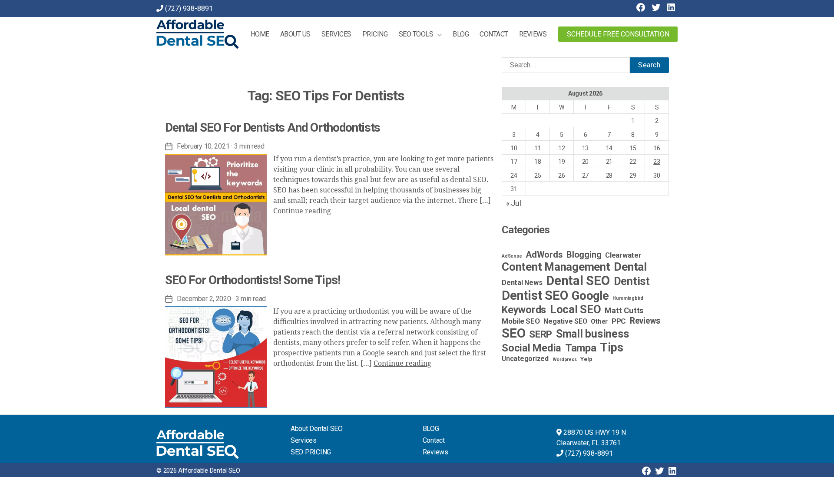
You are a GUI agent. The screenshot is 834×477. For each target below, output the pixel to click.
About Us (295, 34)
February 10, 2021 (203, 146)
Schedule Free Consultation (618, 34)
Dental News (522, 282)
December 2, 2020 (204, 299)
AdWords (544, 254)
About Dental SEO (317, 428)
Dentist (632, 281)
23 (656, 161)
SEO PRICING (311, 452)
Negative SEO (565, 321)
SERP (540, 334)
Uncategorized (525, 358)
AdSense (512, 256)
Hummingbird (627, 298)
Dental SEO (578, 280)
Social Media (531, 348)
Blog (461, 34)
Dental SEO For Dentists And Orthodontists (272, 127)
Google (590, 296)
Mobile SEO (521, 321)
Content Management (556, 266)
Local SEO (575, 309)
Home (260, 34)
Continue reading (302, 211)
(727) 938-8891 (189, 8)
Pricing (375, 34)
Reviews (533, 34)
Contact (494, 34)
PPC (619, 321)
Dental (630, 266)
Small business (592, 334)
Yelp (586, 358)
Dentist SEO (535, 295)
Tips (611, 347)
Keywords (524, 310)
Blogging (583, 255)
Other (599, 321)
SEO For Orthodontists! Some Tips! (252, 280)
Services (336, 34)
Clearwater (623, 255)
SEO (513, 333)
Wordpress (565, 359)
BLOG (431, 428)
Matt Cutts (624, 310)
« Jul (513, 203)
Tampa (580, 348)
